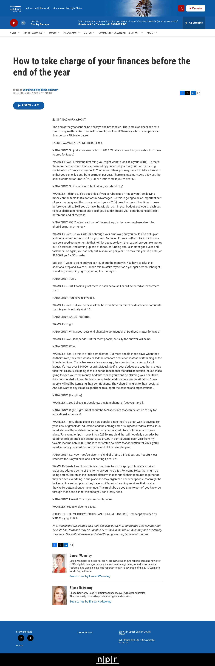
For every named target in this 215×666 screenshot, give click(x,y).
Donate (197, 8)
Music (53, 33)
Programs (70, 33)
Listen (88, 33)
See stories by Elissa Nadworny (90, 601)
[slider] (28, 22)
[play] (13, 23)
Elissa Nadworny (50, 89)
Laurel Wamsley (31, 89)
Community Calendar (112, 33)
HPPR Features (32, 33)
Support (134, 33)
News (13, 33)
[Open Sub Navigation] (19, 33)
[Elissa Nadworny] (59, 595)
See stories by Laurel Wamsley (90, 576)
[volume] (23, 22)
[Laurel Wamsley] (59, 563)
